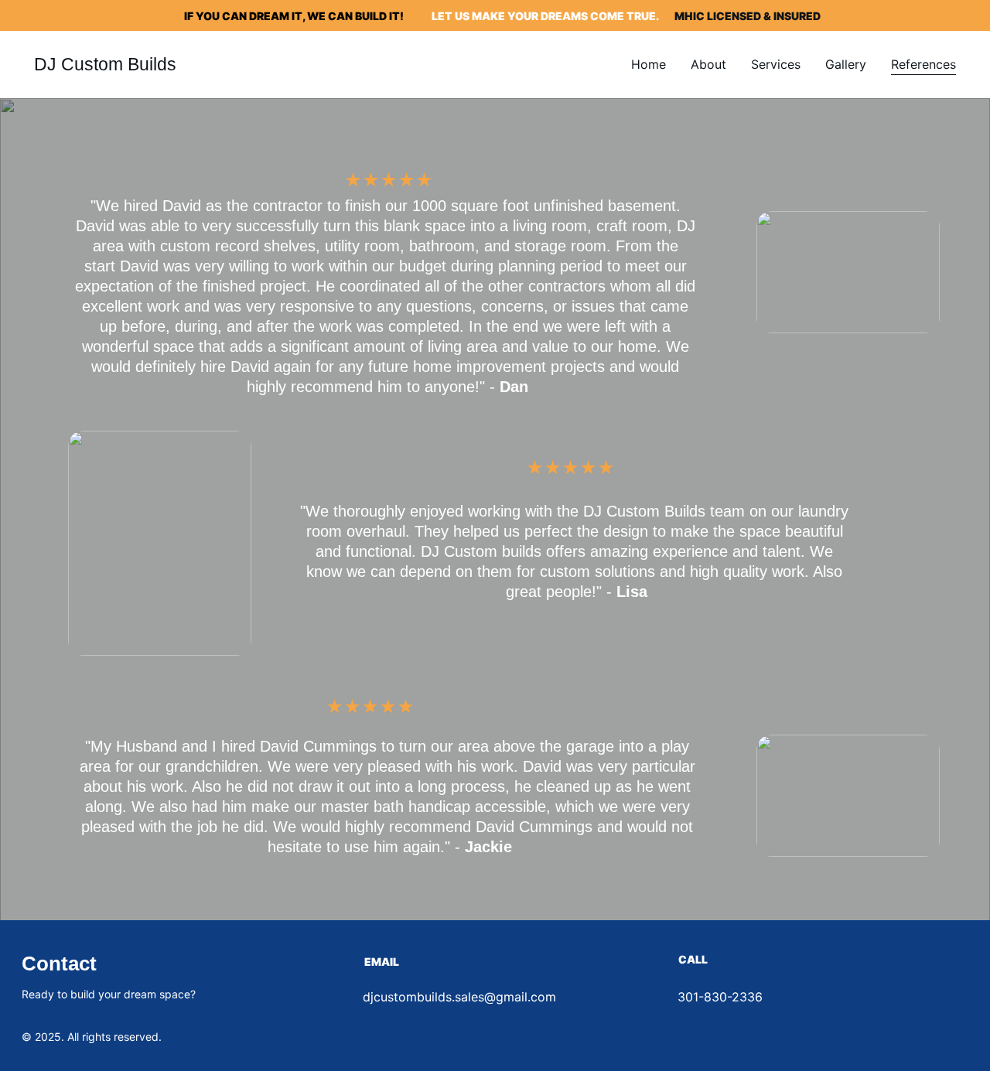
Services (776, 64)
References (923, 64)
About (708, 64)
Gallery (845, 64)
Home (648, 64)
